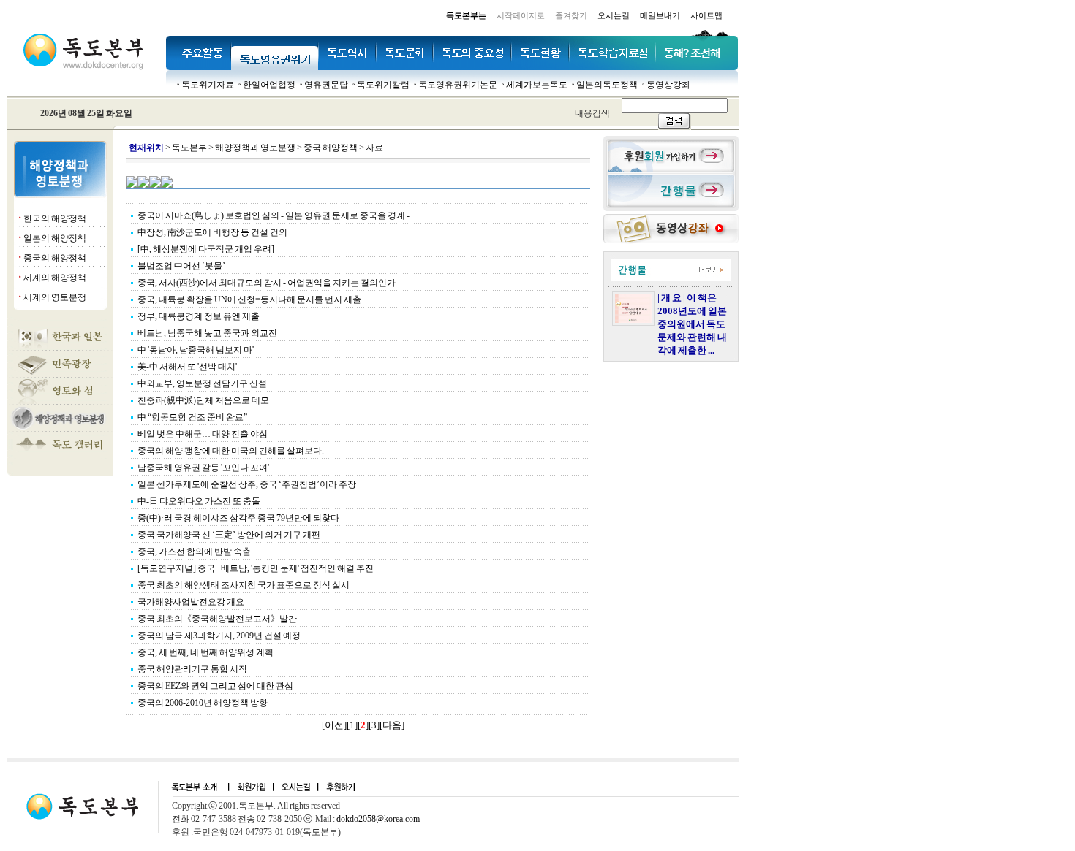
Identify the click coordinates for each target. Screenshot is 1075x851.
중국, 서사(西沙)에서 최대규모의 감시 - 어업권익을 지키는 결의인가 (266, 283)
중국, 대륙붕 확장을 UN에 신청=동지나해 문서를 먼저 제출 (249, 299)
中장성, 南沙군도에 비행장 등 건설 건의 (212, 232)
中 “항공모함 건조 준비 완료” (192, 417)
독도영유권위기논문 (457, 85)
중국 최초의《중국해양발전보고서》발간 (217, 619)
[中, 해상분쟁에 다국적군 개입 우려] (205, 249)
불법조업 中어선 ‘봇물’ (181, 266)
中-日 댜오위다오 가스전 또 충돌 (198, 501)
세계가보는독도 (536, 85)
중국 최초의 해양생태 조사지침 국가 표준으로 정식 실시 (243, 585)
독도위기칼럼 (383, 85)
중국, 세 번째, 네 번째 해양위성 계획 (205, 652)
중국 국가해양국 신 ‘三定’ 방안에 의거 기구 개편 (228, 535)
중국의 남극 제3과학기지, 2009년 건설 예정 (219, 635)
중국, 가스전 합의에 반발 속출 (194, 551)
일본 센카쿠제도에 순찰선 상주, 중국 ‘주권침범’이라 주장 (246, 484)
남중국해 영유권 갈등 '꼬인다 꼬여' (203, 467)
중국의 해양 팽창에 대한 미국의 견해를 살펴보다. (230, 451)
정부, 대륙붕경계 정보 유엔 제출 (198, 316)
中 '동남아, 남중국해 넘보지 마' (195, 350)
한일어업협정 (269, 85)
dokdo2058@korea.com (378, 819)
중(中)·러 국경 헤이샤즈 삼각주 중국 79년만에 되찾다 (238, 518)
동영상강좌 (668, 85)
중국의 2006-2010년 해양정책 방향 (202, 703)
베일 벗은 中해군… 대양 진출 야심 (202, 434)
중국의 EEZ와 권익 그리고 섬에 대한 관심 (215, 686)
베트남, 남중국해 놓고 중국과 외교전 (207, 333)
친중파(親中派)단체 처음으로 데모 (203, 400)
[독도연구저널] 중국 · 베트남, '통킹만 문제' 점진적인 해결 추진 (255, 568)
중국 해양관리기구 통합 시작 (192, 669)
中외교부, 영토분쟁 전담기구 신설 (202, 383)
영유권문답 (326, 85)
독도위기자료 (207, 85)
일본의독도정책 (607, 85)
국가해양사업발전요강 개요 (190, 602)
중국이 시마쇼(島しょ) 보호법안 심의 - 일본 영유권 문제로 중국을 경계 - (277, 215)
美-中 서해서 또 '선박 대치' (187, 367)
